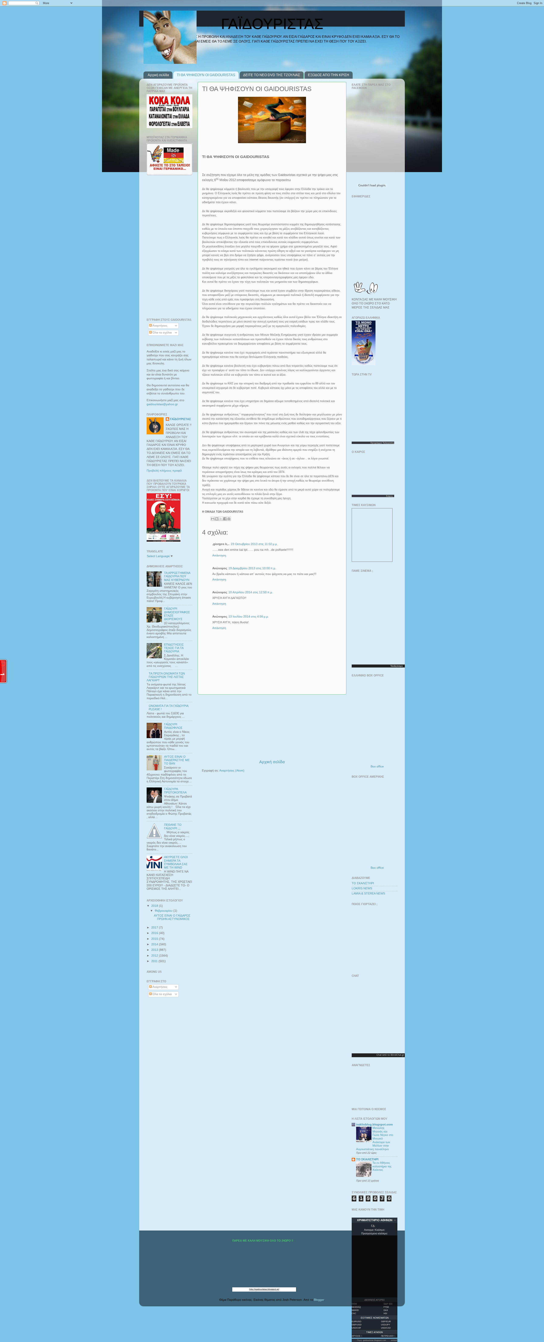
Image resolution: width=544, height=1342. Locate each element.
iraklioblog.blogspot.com (374, 1124)
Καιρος (389, 496)
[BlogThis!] (217, 519)
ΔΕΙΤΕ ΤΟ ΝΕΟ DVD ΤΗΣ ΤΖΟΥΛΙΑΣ (271, 75)
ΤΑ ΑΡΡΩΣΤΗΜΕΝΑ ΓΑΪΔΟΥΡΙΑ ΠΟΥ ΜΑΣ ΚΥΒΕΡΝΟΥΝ (177, 576)
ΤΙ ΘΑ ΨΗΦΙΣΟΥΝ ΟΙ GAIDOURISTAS (206, 75)
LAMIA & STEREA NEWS (368, 893)
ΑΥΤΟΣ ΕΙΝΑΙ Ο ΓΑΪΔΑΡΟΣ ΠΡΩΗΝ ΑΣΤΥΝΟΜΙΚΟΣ (172, 917)
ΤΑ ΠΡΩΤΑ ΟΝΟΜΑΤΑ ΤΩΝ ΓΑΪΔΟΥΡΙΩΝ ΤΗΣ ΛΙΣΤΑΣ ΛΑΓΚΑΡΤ (166, 677)
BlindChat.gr (397, 1054)
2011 (155, 961)
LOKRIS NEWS (362, 888)
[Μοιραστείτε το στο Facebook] (225, 519)
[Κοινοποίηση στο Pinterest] (229, 519)
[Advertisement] (272, 726)
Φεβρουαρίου (164, 910)
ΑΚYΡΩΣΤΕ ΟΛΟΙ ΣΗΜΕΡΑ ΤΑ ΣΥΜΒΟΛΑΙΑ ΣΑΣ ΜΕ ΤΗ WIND (176, 862)
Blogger (319, 1299)
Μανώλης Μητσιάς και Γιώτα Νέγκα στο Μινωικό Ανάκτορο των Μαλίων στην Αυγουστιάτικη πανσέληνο (374, 1138)
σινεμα (400, 666)
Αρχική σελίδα (158, 75)
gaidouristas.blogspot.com (374, 1340)
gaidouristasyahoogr (162, 404)
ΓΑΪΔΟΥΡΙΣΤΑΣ (180, 419)
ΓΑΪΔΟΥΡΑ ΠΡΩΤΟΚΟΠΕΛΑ (175, 790)
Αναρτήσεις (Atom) (231, 770)
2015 (155, 938)
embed (394, 1340)
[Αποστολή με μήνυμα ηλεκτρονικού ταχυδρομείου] (213, 519)
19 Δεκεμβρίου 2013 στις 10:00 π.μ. (252, 568)
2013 (155, 949)
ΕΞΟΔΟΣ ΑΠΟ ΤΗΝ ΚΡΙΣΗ (328, 75)
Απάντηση (219, 555)
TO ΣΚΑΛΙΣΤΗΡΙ (367, 1159)
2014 (155, 944)
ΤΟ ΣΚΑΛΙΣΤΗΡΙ (363, 883)
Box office (377, 766)
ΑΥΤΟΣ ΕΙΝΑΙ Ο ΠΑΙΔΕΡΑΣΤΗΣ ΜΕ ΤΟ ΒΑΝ (177, 760)
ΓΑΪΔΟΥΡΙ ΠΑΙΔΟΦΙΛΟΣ (173, 726)
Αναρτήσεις (159, 325)
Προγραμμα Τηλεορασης (382, 443)
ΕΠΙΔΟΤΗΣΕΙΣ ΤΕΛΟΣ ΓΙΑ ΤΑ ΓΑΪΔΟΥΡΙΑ (174, 648)
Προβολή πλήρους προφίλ (164, 470)
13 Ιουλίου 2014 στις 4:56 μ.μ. (248, 616)
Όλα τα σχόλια (162, 332)
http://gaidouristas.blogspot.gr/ (264, 1289)
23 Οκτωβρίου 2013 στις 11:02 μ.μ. (254, 544)
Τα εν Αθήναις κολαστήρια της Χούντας (382, 1166)
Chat (379, 1054)
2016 (155, 933)
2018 (155, 905)
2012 (155, 955)
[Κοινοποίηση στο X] (221, 519)
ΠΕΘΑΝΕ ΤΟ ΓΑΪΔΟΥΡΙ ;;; (172, 826)
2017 (155, 927)
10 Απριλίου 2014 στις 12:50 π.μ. (250, 592)
